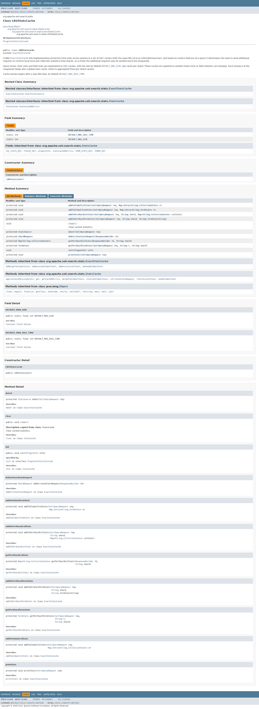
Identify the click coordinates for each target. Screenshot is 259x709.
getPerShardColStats (79, 241)
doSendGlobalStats (93, 266)
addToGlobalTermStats (80, 210)
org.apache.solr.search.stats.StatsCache (28, 29)
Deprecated (49, 3)
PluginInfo (80, 250)
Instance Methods (35, 196)
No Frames (47, 8)
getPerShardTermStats (80, 245)
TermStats (145, 210)
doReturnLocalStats (69, 266)
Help (59, 3)
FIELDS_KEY (30, 151)
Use (33, 3)
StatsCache (116, 101)
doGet (71, 232)
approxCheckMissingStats (19, 279)
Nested (14, 12)
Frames (36, 8)
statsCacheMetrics (63, 151)
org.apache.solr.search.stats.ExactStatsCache (36, 31)
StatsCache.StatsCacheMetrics (22, 106)
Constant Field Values (18, 324)
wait (97, 291)
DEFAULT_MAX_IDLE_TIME (81, 135)
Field (22, 12)
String (134, 205)
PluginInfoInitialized (15, 41)
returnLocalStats (146, 279)
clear (71, 223)
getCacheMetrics (51, 279)
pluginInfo (44, 151)
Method (40, 12)
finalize (28, 291)
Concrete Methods (61, 196)
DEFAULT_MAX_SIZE (78, 139)
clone (9, 291)
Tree (39, 3)
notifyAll (74, 291)
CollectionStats (148, 205)
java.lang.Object (11, 26)
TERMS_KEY (100, 151)
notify (63, 291)
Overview (5, 3)
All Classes (64, 8)
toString (87, 291)
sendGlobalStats (167, 279)
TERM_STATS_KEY (83, 151)
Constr (30, 12)
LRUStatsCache (14, 179)
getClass (40, 291)
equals (17, 291)
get (37, 279)
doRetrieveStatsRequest (81, 236)
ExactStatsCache (22, 53)
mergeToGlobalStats (73, 279)
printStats (74, 255)
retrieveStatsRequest (122, 279)
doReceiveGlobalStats (44, 266)
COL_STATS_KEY (13, 151)
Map (139, 214)
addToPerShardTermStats (81, 219)
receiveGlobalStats (97, 279)
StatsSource (24, 232)
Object (63, 286)
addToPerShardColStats (81, 214)
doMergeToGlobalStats (18, 266)
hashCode (52, 291)
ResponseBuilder (105, 236)
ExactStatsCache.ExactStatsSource (25, 94)
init (70, 250)
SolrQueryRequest (102, 205)
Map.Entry (124, 205)
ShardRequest (25, 236)
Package (16, 3)
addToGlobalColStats (79, 205)
